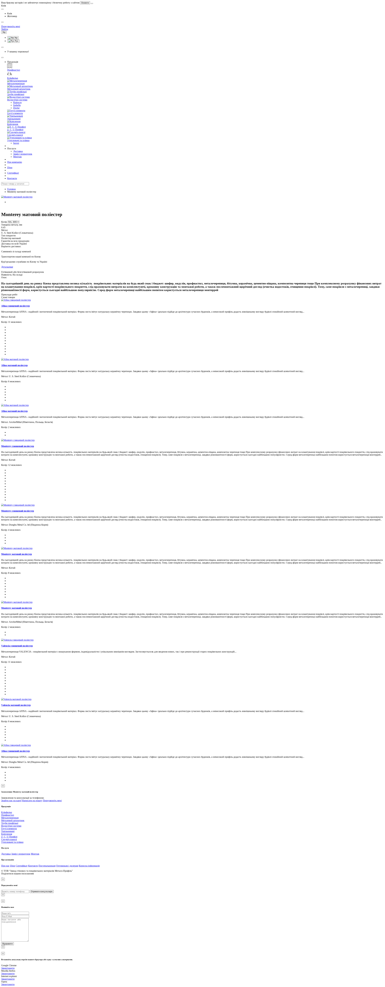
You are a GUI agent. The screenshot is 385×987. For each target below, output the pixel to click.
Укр (15, 38)
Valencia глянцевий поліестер (17, 646)
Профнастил (13, 70)
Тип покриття (8, 235)
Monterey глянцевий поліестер (17, 446)
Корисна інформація (89, 865)
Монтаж (17, 156)
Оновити (85, 3)
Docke (16, 108)
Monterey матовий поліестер (16, 554)
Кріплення (12, 124)
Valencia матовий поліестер (16, 705)
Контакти (12, 178)
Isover (16, 143)
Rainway (17, 102)
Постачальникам (46, 865)
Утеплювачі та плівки (18, 140)
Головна (11, 189)
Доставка (18, 151)
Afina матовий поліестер (14, 365)
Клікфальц (12, 78)
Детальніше (7, 267)
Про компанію (14, 162)
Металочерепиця (16, 83)
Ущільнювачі (13, 118)
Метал (4, 230)
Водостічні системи (17, 99)
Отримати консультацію (41, 891)
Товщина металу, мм (11, 224)
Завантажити (8, 968)
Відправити (7, 944)
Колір (4, 222)
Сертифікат (13, 173)
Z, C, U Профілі (15, 129)
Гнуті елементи (15, 113)
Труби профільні (15, 94)
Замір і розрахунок (22, 154)
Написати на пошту (32, 800)
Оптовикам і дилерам (67, 865)
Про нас (5, 865)
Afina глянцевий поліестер (15, 306)
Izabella (17, 105)
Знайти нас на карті (11, 800)
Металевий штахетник (18, 89)
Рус (16, 41)
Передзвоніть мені (52, 800)
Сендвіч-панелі (15, 135)
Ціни (9, 167)
